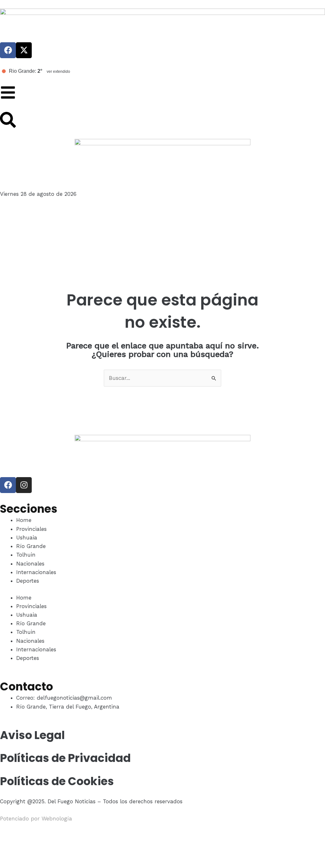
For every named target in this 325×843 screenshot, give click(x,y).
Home (23, 520)
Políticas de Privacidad (65, 758)
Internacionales (36, 572)
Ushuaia (26, 537)
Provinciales (31, 529)
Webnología (57, 818)
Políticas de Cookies (57, 781)
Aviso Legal (32, 735)
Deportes (27, 581)
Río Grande (31, 546)
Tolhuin (26, 555)
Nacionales (30, 563)
